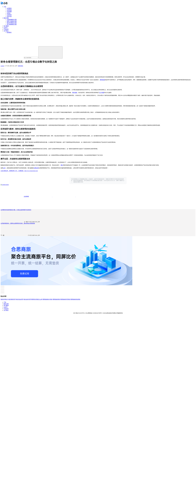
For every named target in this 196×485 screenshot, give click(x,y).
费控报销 (74, 92)
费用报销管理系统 (65, 299)
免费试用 (36, 168)
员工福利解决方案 (12, 24)
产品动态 (6, 29)
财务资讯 (20, 66)
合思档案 (9, 11)
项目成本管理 (27, 299)
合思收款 (9, 14)
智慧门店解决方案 (12, 21)
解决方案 (6, 18)
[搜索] (50, 52)
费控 (62, 165)
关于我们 (6, 30)
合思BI (8, 13)
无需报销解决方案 (12, 19)
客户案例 (6, 26)
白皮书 (5, 27)
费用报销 (102, 79)
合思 (4, 168)
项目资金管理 (19, 299)
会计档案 (101, 92)
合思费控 (9, 8)
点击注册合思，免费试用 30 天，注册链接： (12, 170)
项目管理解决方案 (12, 22)
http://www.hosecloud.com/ (31, 170)
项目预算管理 (12, 299)
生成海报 (26, 196)
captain (2, 66)
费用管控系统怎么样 (36, 299)
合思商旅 (9, 10)
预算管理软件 (4, 299)
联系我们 (9, 32)
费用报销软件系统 (47, 299)
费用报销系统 (56, 299)
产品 (5, 6)
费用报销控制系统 (75, 299)
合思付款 (9, 16)
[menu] (1, 1)
